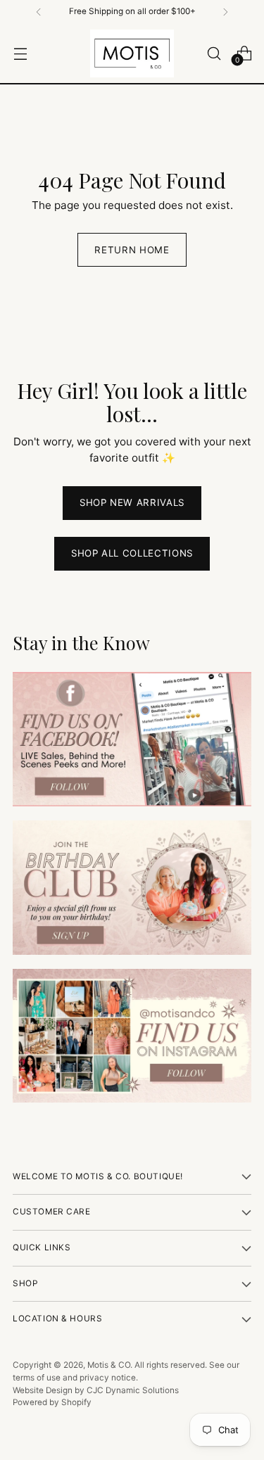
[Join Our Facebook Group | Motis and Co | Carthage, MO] (132, 739)
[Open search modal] (213, 53)
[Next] (225, 12)
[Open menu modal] (20, 53)
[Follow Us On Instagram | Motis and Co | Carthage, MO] (132, 1036)
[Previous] (38, 12)
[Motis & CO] (132, 53)
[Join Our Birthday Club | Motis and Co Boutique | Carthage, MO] (132, 887)
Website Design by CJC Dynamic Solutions (96, 1390)
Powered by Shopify (52, 1402)
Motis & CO (108, 1365)
